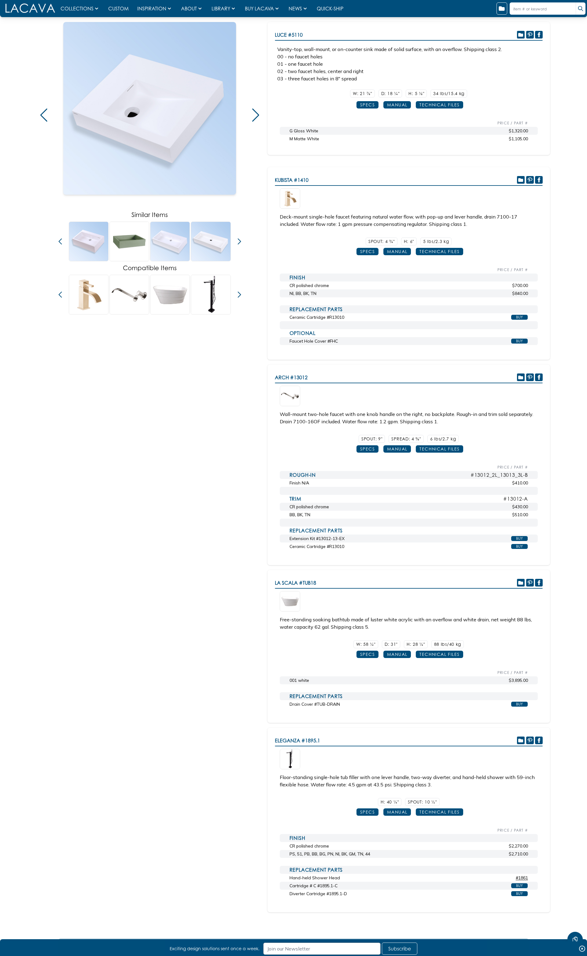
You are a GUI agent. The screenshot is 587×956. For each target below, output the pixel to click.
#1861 (522, 878)
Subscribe (399, 949)
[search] (580, 8)
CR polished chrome (309, 285)
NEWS (295, 9)
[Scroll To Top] (575, 921)
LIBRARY (221, 9)
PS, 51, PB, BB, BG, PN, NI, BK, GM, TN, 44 (330, 854)
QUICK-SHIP (330, 9)
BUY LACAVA (259, 9)
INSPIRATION (151, 9)
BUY (519, 317)
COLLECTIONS (77, 9)
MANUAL (397, 104)
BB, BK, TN (300, 514)
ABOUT (189, 9)
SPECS (367, 104)
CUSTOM (119, 9)
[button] (44, 115)
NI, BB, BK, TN (303, 293)
